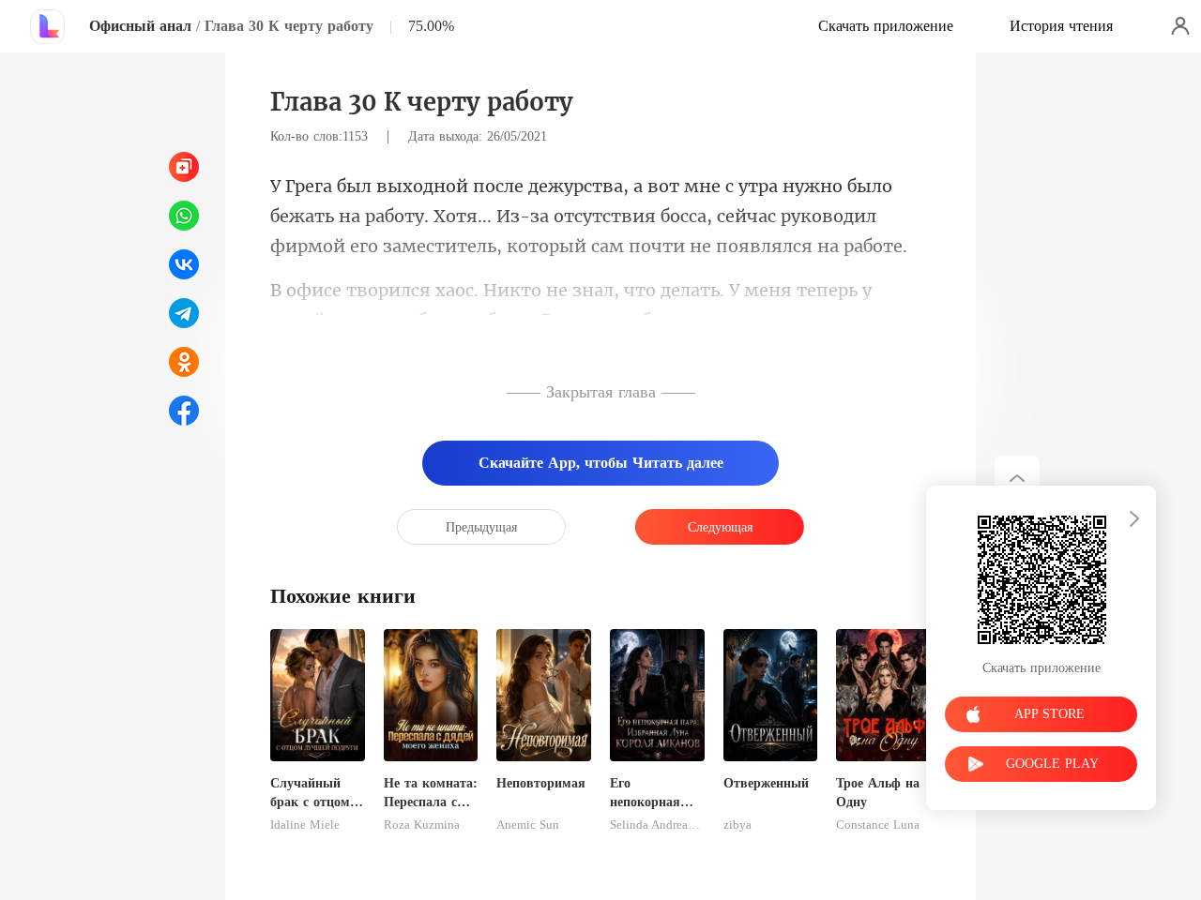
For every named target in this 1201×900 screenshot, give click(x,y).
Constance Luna (878, 825)
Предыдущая (481, 527)
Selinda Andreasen (657, 825)
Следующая (720, 527)
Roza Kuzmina (422, 825)
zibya (737, 825)
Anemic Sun (527, 825)
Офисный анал (140, 26)
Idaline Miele (305, 825)
